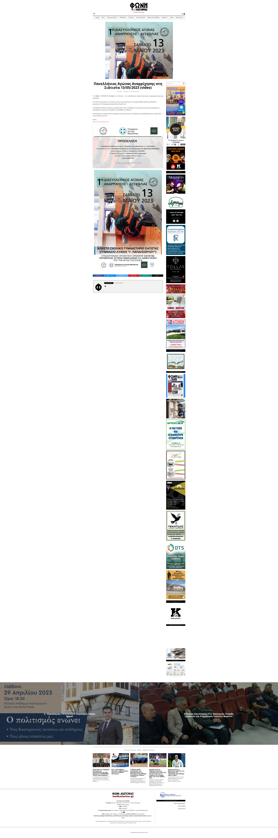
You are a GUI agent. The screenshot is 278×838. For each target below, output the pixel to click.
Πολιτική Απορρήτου (179, 803)
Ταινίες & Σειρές (140, 17)
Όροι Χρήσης (181, 806)
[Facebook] (182, 14)
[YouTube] (184, 14)
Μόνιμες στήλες (111, 17)
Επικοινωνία (179, 17)
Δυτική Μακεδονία (134, 91)
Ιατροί (171, 17)
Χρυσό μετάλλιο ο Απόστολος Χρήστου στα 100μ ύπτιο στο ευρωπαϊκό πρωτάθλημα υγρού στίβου (176, 772)
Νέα (103, 17)
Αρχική (97, 17)
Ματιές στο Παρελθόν (153, 17)
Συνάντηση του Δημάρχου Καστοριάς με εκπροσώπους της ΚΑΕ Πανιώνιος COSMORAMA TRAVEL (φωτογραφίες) (101, 772)
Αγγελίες (164, 17)
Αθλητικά (126, 91)
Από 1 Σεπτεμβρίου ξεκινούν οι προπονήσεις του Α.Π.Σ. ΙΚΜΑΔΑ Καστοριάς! (119, 772)
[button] (183, 83)
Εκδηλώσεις (123, 17)
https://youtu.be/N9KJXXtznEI (101, 122)
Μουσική (131, 17)
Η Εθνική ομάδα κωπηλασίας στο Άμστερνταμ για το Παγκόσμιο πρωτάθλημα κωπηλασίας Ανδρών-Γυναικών (138, 773)
